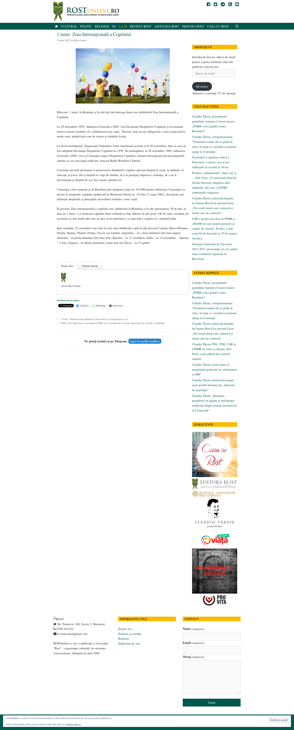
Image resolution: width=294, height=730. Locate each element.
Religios (102, 26)
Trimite (211, 702)
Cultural (69, 26)
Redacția (123, 638)
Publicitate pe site (129, 643)
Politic (86, 26)
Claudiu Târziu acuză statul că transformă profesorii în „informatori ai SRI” (214, 369)
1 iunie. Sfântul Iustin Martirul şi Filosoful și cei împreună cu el (94, 319)
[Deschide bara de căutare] (237, 26)
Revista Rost (140, 26)
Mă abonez (202, 86)
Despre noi (125, 629)
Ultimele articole (90, 265)
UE (114, 26)
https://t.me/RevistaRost (145, 341)
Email (194, 642)
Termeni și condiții (129, 634)
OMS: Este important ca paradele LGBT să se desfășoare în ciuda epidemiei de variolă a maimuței (113, 323)
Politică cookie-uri (73, 724)
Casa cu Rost (218, 26)
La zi (123, 26)
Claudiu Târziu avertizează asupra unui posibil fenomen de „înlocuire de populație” (213, 385)
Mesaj (194, 656)
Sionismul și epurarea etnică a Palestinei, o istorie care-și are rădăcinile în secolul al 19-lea (210, 162)
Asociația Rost (166, 26)
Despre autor (67, 265)
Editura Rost (193, 26)
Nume (194, 628)
